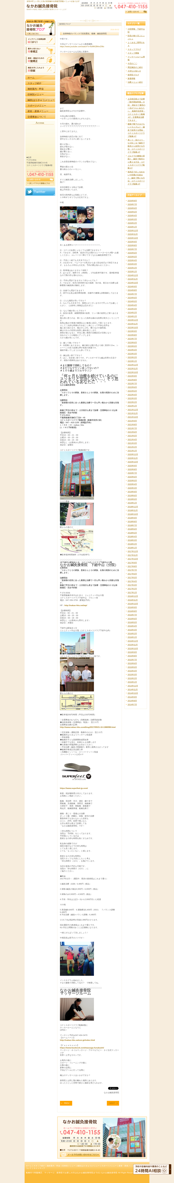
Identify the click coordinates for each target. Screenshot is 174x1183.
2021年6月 (132, 432)
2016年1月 (132, 637)
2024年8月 (132, 290)
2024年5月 (132, 301)
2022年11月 (133, 368)
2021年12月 (133, 410)
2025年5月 (132, 257)
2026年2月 (132, 223)
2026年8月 (132, 201)
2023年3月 (132, 354)
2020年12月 (133, 454)
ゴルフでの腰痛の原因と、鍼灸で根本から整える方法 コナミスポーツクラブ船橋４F (136, 162)
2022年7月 (132, 383)
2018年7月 (132, 525)
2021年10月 (133, 417)
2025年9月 (132, 242)
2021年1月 (132, 451)
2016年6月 (132, 619)
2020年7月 (132, 473)
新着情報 (131, 78)
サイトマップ (39, 1168)
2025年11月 (133, 234)
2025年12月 (133, 230)
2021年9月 (132, 421)
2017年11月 (133, 555)
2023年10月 (133, 327)
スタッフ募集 (133, 53)
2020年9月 (132, 466)
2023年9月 (132, 331)
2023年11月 (133, 324)
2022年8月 (132, 380)
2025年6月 (132, 253)
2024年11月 (133, 279)
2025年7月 (132, 249)
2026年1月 (132, 227)
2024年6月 (132, 298)
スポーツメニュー (109, 1166)
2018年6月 (132, 529)
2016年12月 (133, 596)
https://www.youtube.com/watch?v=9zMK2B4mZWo (82, 46)
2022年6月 (132, 387)
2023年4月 (132, 350)
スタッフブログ (134, 49)
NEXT (112, 1103)
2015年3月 (132, 674)
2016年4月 (132, 626)
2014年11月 (133, 689)
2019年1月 (132, 503)
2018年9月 (132, 518)
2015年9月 (132, 652)
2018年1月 (132, 548)
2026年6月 (132, 208)
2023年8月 (132, 335)
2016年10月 (133, 604)
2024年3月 (132, 309)
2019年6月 (132, 495)
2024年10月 (133, 283)
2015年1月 (132, 682)
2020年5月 (132, 480)
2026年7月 (132, 204)
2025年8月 (132, 245)
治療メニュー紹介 (135, 82)
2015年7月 (132, 660)
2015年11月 (133, 645)
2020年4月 (132, 484)
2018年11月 (133, 510)
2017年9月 (132, 563)
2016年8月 (132, 611)
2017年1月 (132, 592)
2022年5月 (132, 391)
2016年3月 (132, 630)
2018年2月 (132, 544)
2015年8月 (132, 656)
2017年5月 (132, 577)
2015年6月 (132, 663)
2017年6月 (132, 574)
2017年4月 (132, 581)
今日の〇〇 (132, 63)
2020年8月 (132, 469)
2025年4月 (132, 260)
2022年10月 (133, 372)
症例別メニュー (68, 1166)
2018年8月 (132, 521)
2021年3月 (132, 443)
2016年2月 (132, 633)
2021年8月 (132, 424)
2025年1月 (132, 271)
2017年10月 (133, 559)
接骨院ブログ (133, 75)
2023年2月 (132, 357)
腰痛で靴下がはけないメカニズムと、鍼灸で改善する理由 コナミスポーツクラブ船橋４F (136, 130)
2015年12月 (133, 641)
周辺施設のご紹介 (135, 67)
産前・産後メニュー (127, 1166)
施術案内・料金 (53, 1166)
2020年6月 (132, 477)
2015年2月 (132, 678)
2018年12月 (133, 507)
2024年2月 (132, 312)
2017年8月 (132, 566)
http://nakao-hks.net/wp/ (75, 605)
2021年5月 (132, 436)
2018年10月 (133, 514)
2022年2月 (132, 402)
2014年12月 (133, 686)
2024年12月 (133, 275)
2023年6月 (132, 342)
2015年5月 (132, 667)
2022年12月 (133, 365)
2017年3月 (132, 585)
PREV (66, 1103)
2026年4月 (132, 215)
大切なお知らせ (134, 71)
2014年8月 (132, 701)
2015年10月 (133, 648)
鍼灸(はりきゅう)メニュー (88, 1166)
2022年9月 (132, 376)
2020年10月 (133, 462)
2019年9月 (132, 492)
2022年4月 (132, 395)
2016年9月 (132, 607)
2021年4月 (132, 439)
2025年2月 (132, 268)
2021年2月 (132, 447)
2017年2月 (132, 589)
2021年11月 (133, 413)
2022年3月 (132, 398)
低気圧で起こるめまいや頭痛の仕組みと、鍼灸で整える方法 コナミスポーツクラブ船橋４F (136, 178)
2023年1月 (132, 361)
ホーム (29, 1166)
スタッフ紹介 (39, 1166)
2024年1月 (132, 316)
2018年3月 (132, 540)
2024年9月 (132, 286)
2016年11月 (133, 600)
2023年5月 (132, 346)
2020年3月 (132, 488)
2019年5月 (132, 499)
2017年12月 (133, 551)
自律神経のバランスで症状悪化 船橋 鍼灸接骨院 (85, 33)
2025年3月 (132, 264)
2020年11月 (133, 458)
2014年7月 (132, 704)
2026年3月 (132, 219)
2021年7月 (132, 428)
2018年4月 (132, 536)
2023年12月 (133, 320)
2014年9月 (132, 697)
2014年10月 (133, 693)
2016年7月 (132, 615)
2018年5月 (132, 533)
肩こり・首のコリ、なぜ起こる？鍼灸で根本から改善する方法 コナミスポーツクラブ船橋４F (136, 146)
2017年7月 (132, 570)
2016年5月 (132, 622)
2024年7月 (132, 294)
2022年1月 (132, 406)
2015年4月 (132, 671)
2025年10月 (133, 238)
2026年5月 (132, 212)
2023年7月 (132, 339)
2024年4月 (132, 305)
